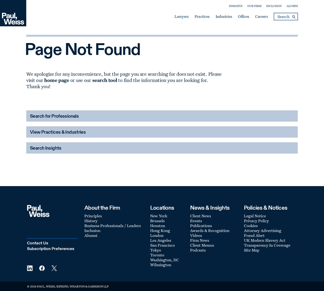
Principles (93, 215)
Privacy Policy (256, 220)
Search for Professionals (54, 116)
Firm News (199, 240)
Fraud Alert (254, 235)
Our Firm (254, 6)
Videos (196, 235)
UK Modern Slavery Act (264, 240)
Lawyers (181, 16)
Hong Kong (160, 230)
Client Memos (202, 245)
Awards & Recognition (209, 230)
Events (196, 220)
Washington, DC (164, 259)
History (91, 220)
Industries (224, 16)
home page (56, 80)
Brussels (157, 220)
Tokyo (155, 250)
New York (158, 215)
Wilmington (160, 264)
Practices (202, 16)
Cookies (251, 225)
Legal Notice (255, 215)
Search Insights (46, 148)
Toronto (157, 255)
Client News (200, 215)
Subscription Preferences (50, 249)
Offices (243, 16)
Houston (157, 225)
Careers (261, 16)
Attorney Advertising (262, 230)
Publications (201, 225)
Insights (235, 6)
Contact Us (37, 243)
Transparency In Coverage (267, 245)
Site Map (251, 250)
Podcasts (198, 250)
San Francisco (162, 245)
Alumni (292, 6)
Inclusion (274, 6)
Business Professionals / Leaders (112, 225)
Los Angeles (160, 240)
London (157, 235)
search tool (104, 80)
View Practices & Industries (58, 132)
